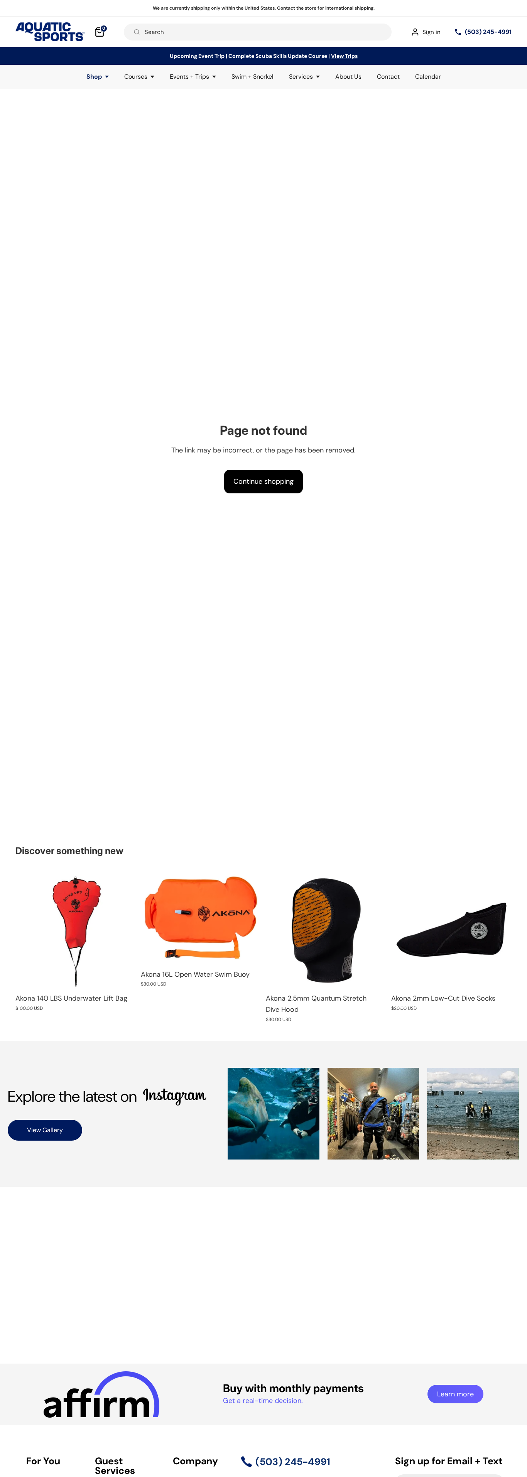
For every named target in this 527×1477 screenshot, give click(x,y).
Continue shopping (263, 481)
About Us (348, 77)
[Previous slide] (152, 917)
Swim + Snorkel (252, 77)
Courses (135, 77)
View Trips (344, 55)
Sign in (431, 32)
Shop (94, 77)
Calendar (428, 77)
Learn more (455, 1394)
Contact (388, 77)
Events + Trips (189, 77)
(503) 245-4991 (488, 32)
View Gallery (45, 1130)
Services (301, 77)
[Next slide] (249, 917)
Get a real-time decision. (263, 1400)
